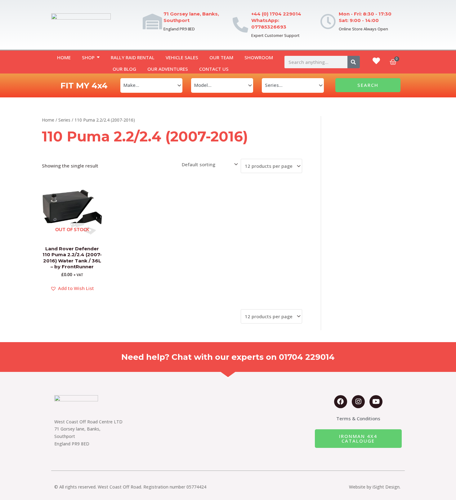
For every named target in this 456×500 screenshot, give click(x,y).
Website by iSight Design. (374, 487)
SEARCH (367, 85)
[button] (72, 288)
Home (48, 120)
